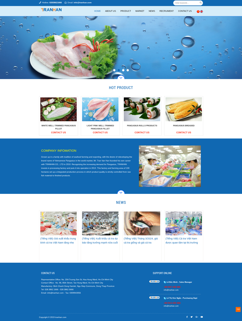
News (152, 11)
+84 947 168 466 (172, 287)
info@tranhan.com (82, 2)
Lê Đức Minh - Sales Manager (179, 282)
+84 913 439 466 (172, 303)
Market (139, 11)
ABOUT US (110, 11)
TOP (238, 309)
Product (125, 11)
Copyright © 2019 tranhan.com (52, 317)
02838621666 (55, 2)
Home (97, 11)
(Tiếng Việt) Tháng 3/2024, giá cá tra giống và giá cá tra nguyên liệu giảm (141, 242)
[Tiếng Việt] (198, 11)
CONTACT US (185, 11)
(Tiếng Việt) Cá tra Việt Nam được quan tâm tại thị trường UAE (182, 242)
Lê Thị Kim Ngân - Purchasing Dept (181, 298)
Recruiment (167, 11)
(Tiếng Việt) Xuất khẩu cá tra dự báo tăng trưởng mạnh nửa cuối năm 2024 (100, 242)
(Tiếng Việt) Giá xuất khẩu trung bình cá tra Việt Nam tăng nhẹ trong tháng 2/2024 (58, 242)
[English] (201, 11)
